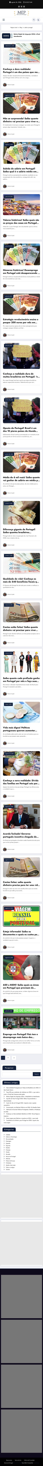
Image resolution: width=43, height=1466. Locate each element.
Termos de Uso (18, 1460)
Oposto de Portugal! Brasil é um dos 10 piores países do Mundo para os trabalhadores (19, 430)
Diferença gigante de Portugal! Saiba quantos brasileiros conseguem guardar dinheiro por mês (20, 531)
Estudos (8, 1148)
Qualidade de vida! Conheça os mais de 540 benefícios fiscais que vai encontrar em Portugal (21, 580)
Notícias (8, 1159)
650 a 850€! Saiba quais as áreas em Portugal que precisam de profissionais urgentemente (21, 986)
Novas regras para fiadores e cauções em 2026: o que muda (22, 1118)
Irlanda (7, 1152)
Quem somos (9, 1460)
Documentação (10, 1139)
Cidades (8, 1135)
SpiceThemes (36, 1463)
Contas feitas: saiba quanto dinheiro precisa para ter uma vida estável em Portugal (21, 884)
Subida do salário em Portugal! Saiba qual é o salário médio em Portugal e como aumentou (19, 170)
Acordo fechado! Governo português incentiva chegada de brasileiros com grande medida (20, 835)
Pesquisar (9, 1068)
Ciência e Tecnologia (11, 1137)
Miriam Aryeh (10, 84)
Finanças (8, 1150)
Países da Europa (10, 1161)
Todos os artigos (10, 1167)
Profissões (8, 1163)
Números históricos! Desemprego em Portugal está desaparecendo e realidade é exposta (21, 272)
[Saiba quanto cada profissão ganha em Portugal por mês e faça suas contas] (21, 662)
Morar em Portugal (11, 1156)
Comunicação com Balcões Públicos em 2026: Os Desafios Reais (23, 1107)
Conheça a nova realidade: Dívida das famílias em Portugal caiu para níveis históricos (21, 782)
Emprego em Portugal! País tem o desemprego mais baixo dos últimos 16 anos (20, 1036)
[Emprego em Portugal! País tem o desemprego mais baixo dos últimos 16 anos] (21, 1019)
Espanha (8, 1143)
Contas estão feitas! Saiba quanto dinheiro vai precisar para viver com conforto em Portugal (20, 629)
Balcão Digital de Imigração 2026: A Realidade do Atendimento (18, 35)
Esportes (8, 1146)
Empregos (8, 1141)
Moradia (8, 1154)
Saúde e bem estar (11, 1165)
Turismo (8, 1169)
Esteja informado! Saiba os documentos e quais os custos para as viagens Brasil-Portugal (21, 933)
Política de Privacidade (29, 1460)
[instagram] (24, 6)
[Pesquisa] (34, 19)
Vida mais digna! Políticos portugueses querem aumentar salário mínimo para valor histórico (21, 729)
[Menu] (3, 20)
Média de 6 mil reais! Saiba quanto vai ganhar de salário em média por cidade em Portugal (21, 479)
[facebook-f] (19, 6)
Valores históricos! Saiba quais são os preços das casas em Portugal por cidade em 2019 (21, 222)
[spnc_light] (38, 20)
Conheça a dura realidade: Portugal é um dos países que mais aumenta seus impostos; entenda (21, 71)
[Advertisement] (21, 1196)
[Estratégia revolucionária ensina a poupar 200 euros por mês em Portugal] (21, 304)
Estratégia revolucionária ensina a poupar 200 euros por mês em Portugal (20, 321)
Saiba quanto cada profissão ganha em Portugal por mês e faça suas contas (21, 680)
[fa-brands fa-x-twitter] (21, 6)
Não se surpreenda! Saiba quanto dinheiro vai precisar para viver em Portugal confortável (21, 120)
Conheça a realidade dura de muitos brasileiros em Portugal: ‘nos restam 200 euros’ (21, 375)
